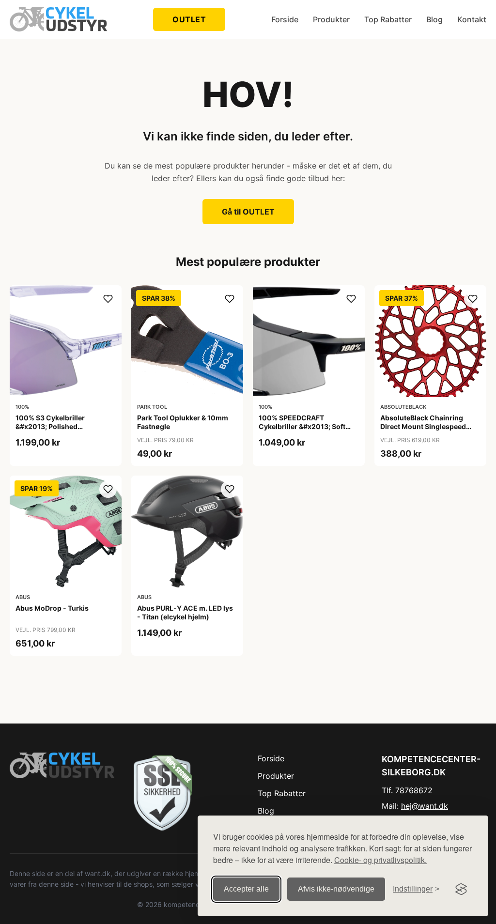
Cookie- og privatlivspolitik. (380, 859)
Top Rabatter (388, 19)
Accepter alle (246, 889)
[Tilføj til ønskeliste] (108, 299)
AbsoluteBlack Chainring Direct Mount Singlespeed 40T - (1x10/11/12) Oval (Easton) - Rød (423, 431)
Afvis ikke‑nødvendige (336, 889)
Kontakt (471, 19)
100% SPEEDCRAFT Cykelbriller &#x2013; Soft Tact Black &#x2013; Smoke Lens (304, 431)
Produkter (331, 19)
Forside (284, 19)
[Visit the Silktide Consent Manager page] (461, 889)
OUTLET (189, 19)
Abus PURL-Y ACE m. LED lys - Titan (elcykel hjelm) (185, 612)
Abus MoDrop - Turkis (52, 608)
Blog (434, 19)
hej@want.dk (424, 806)
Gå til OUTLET (248, 211)
